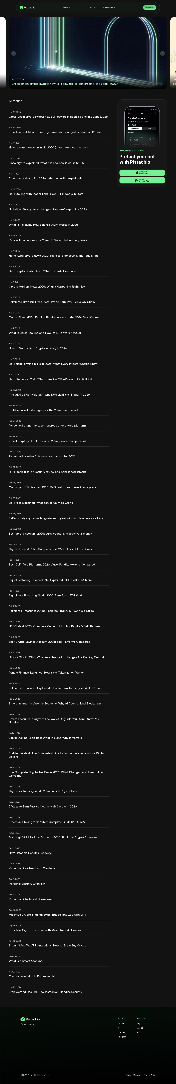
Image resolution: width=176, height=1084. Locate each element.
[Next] (162, 53)
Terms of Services (134, 1075)
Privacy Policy (150, 1075)
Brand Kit (141, 1028)
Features (66, 7)
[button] (142, 173)
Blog (80, 7)
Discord (121, 1023)
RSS (138, 1032)
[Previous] (13, 53)
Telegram (122, 1036)
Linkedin (121, 1032)
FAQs (92, 7)
